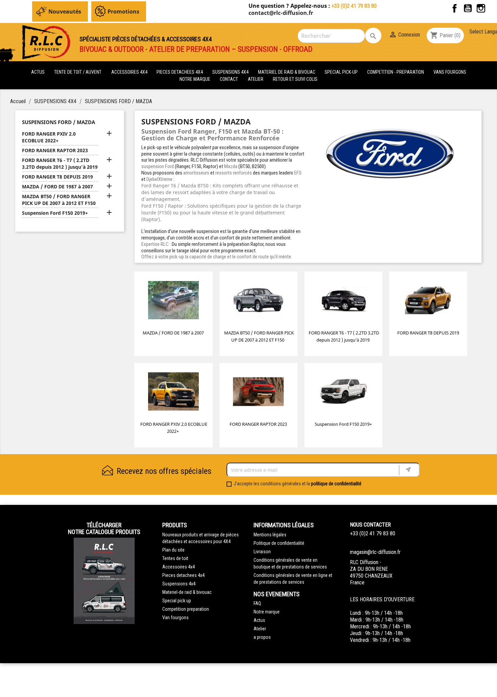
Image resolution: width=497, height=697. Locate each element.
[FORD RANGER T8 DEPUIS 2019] (428, 302)
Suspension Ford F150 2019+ (55, 213)
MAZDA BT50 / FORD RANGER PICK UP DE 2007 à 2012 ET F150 (59, 199)
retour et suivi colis (295, 79)
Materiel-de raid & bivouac (187, 592)
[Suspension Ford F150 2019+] (343, 393)
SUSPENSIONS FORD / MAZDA (58, 122)
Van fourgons (175, 617)
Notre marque (195, 79)
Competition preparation (185, 609)
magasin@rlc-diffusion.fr (375, 552)
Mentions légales (270, 534)
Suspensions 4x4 (178, 583)
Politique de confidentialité (279, 543)
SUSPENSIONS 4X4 (231, 72)
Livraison (262, 551)
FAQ (257, 603)
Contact (229, 79)
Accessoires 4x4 (178, 567)
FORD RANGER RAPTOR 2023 (55, 150)
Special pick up (176, 600)
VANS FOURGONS (449, 72)
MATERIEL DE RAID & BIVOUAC (287, 72)
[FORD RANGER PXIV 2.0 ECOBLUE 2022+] (173, 393)
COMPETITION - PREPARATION (396, 72)
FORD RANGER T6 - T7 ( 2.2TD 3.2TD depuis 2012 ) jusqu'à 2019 (60, 163)
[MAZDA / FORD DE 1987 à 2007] (173, 302)
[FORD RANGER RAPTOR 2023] (258, 393)
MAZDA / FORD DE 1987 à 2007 (57, 186)
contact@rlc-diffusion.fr (281, 13)
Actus (259, 620)
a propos (262, 637)
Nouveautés (64, 11)
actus (38, 72)
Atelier (255, 79)
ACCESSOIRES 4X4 (129, 72)
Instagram (481, 8)
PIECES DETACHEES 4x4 (180, 72)
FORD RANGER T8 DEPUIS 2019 (57, 176)
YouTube (468, 8)
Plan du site (173, 550)
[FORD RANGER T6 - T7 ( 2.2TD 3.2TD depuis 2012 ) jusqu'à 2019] (343, 302)
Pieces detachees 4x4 (183, 575)
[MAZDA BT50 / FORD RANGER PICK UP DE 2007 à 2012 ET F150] (258, 302)
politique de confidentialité (336, 483)
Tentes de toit (175, 558)
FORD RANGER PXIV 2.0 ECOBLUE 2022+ (49, 137)
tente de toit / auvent (77, 72)
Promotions (123, 11)
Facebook (454, 8)
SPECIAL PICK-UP (342, 72)
